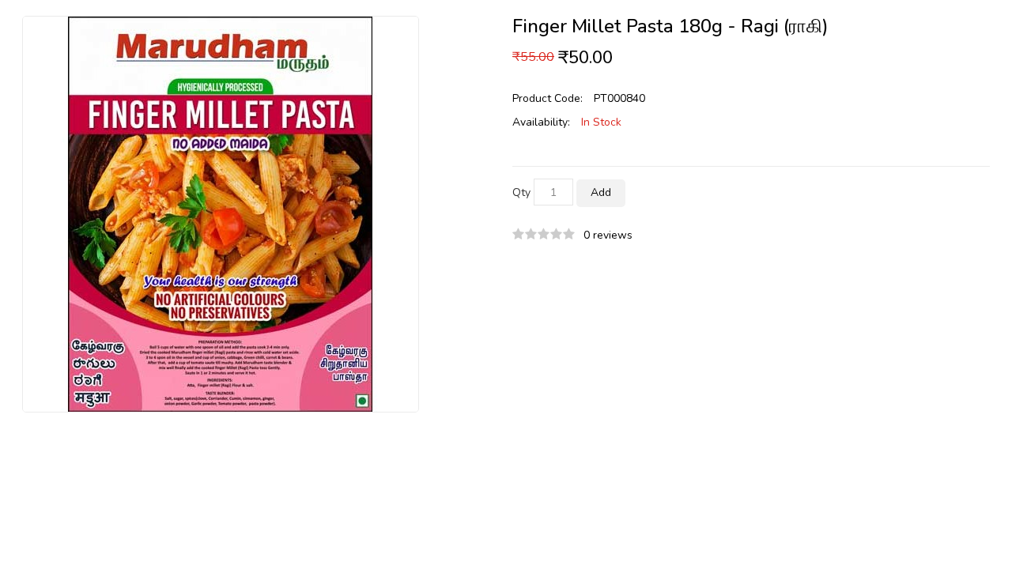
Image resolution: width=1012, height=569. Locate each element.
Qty (521, 192)
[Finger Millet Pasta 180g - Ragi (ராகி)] (220, 212)
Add (601, 192)
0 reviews (607, 235)
